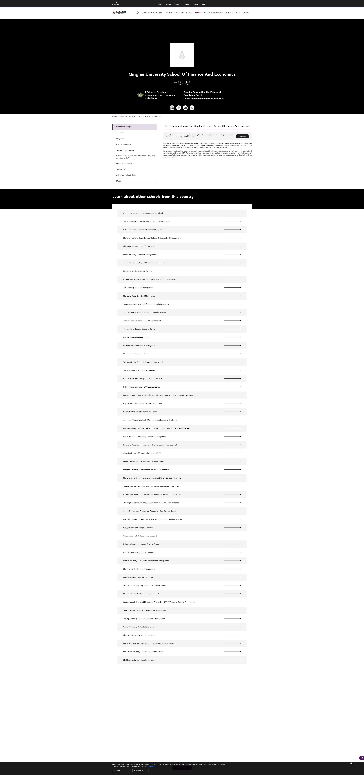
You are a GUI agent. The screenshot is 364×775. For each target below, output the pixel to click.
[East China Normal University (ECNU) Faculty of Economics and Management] (231, 519)
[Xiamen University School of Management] (231, 370)
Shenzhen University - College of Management (141, 594)
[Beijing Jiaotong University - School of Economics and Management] (231, 643)
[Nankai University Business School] (231, 354)
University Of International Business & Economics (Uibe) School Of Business (152, 494)
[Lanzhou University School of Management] (231, 345)
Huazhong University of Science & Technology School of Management (150, 445)
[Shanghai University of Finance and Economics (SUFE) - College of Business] (231, 478)
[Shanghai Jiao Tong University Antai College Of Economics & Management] (231, 238)
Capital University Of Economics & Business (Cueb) (142, 403)
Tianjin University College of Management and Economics (145, 263)
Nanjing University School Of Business (137, 271)
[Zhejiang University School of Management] (231, 246)
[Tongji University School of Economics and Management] (231, 312)
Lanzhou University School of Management (139, 345)
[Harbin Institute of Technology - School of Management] (231, 436)
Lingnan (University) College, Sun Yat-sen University (142, 379)
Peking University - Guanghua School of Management (143, 230)
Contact (245, 13)
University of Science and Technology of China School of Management (150, 279)
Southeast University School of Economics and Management (146, 304)
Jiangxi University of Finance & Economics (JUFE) (142, 453)
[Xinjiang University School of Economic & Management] (231, 618)
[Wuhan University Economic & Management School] (231, 362)
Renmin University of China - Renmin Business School (143, 461)
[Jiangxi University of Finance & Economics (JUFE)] (231, 453)
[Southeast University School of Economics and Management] (231, 304)
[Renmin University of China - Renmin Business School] (231, 461)
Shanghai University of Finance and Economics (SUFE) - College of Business (152, 478)
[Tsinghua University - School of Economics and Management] (231, 221)
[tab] (134, 127)
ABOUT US (204, 4)
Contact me (242, 136)
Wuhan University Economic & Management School (143, 362)
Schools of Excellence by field (179, 13)
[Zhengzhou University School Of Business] (231, 635)
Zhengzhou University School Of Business (139, 635)
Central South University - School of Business (140, 412)
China (121, 117)
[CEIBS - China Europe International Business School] (231, 213)
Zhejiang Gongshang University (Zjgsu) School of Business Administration (151, 503)
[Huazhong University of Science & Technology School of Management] (231, 445)
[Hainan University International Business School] (231, 544)
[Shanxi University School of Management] (231, 569)
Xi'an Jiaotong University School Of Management (142, 321)
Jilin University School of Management (138, 288)
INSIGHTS (195, 4)
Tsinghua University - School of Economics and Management (146, 221)
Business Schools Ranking (151, 13)
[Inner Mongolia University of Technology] (231, 577)
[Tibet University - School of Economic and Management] (231, 610)
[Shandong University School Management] (231, 296)
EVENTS (187, 4)
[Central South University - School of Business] (231, 412)
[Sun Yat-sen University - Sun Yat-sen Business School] (231, 651)
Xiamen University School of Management (139, 370)
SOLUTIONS (178, 4)
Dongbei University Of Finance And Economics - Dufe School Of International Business (156, 428)
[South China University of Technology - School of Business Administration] (231, 486)
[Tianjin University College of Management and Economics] (231, 263)
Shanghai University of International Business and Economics (146, 470)
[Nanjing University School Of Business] (231, 271)
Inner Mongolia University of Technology (138, 577)
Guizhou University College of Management (140, 536)
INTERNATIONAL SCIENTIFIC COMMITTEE (218, 13)
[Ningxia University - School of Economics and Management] (231, 560)
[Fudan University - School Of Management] (231, 254)
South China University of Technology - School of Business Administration (151, 486)
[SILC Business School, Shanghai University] (231, 660)
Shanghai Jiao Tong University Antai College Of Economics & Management (151, 238)
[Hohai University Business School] (231, 337)
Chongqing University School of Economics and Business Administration (150, 420)
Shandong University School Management (139, 296)
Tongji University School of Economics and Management (144, 312)
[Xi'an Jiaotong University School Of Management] (231, 321)
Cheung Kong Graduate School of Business (139, 329)
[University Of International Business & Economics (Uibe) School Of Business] (231, 494)
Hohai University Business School (135, 337)
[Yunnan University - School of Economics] (231, 627)
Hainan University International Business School (141, 544)
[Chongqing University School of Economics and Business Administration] (231, 420)
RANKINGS (159, 4)
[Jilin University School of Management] (231, 287)
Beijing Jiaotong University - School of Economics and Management (149, 643)
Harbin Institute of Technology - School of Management (144, 436)
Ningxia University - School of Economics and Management (146, 561)
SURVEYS (168, 4)
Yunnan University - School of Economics (139, 627)
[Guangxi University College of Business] (231, 527)
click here (151, 766)
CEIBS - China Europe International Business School (143, 213)
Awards (198, 13)
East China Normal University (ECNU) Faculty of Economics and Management (152, 519)
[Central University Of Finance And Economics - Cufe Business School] (231, 511)
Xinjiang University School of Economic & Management (144, 619)
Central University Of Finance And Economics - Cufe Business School (149, 511)
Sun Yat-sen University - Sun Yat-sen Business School (143, 652)
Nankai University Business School (136, 354)
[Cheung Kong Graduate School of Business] (231, 329)
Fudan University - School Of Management (139, 254)
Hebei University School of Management (138, 552)
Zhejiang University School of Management (139, 246)
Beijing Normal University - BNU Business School (141, 387)
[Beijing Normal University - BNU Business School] (231, 387)
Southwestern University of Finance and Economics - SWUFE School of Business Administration (159, 602)
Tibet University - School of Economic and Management (144, 610)
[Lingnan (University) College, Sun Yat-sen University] (231, 378)
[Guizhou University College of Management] (231, 536)
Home (114, 117)
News (238, 13)
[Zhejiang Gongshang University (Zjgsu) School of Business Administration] (231, 503)
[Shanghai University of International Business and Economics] (231, 469)
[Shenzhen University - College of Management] (231, 594)
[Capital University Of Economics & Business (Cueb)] (231, 403)
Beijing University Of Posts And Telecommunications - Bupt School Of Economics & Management (160, 395)
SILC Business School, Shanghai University (139, 660)
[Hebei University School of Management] (231, 552)
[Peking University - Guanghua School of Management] (231, 230)
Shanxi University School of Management (139, 569)
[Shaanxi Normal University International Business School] (231, 585)
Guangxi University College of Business (138, 528)
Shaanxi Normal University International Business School (144, 585)
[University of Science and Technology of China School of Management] (231, 279)
